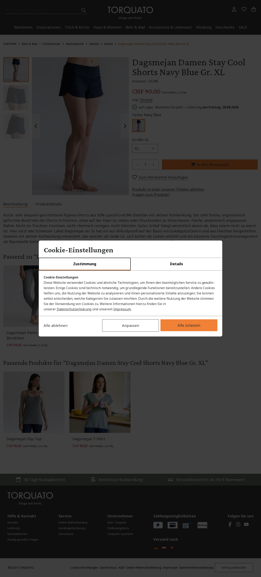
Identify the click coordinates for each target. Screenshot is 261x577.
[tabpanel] (130, 293)
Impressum (122, 309)
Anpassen (130, 325)
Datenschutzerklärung (74, 309)
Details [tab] (176, 263)
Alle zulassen (189, 325)
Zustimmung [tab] (84, 263)
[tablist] (130, 264)
